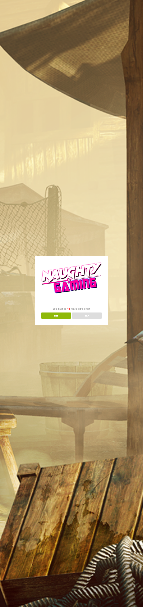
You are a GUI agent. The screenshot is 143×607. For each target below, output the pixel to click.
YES (56, 315)
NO (87, 315)
